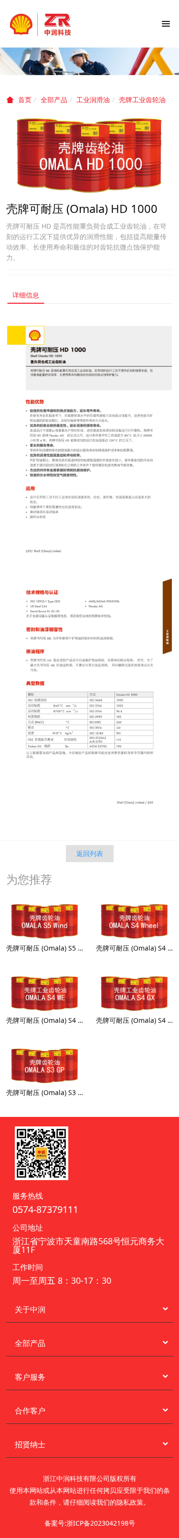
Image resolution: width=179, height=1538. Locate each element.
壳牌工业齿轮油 (142, 99)
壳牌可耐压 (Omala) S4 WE (44, 1020)
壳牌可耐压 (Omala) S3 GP (44, 1092)
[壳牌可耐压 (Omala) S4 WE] (44, 993)
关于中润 (30, 1309)
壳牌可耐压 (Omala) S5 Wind (44, 947)
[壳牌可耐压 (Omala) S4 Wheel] (134, 920)
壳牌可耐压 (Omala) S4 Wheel (134, 947)
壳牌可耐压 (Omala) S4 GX (134, 1020)
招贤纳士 (30, 1444)
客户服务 (30, 1377)
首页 (25, 99)
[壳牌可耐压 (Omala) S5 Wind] (44, 920)
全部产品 (54, 99)
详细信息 (25, 294)
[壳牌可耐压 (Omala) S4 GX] (134, 993)
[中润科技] (40, 24)
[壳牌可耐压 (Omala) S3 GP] (44, 1065)
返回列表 (89, 853)
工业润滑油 (93, 99)
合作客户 (30, 1410)
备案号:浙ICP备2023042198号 (89, 1523)
